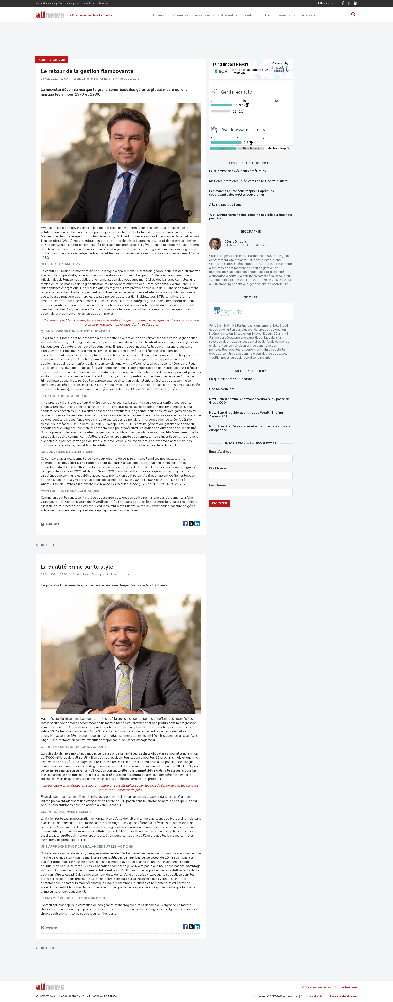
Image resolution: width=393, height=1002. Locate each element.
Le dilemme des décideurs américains (237, 171)
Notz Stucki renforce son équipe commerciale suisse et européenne (250, 428)
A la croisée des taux (225, 205)
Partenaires (179, 15)
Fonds (248, 15)
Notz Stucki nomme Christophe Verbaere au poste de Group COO (249, 400)
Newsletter (327, 3)
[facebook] (185, 523)
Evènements (286, 15)
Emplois (265, 15)
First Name (217, 468)
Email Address (220, 452)
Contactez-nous (345, 987)
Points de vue (51, 60)
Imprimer (52, 524)
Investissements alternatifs (215, 15)
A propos (308, 15)
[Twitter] (349, 3)
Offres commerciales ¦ (317, 987)
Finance (158, 15)
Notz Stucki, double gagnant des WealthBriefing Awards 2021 (246, 414)
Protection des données (343, 996)
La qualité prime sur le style (230, 379)
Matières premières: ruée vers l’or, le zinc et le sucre (248, 181)
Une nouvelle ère (222, 389)
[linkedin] (197, 523)
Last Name (217, 485)
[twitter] (191, 523)
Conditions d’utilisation (314, 996)
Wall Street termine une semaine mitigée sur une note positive (251, 216)
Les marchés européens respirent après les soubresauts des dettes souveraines (241, 193)
